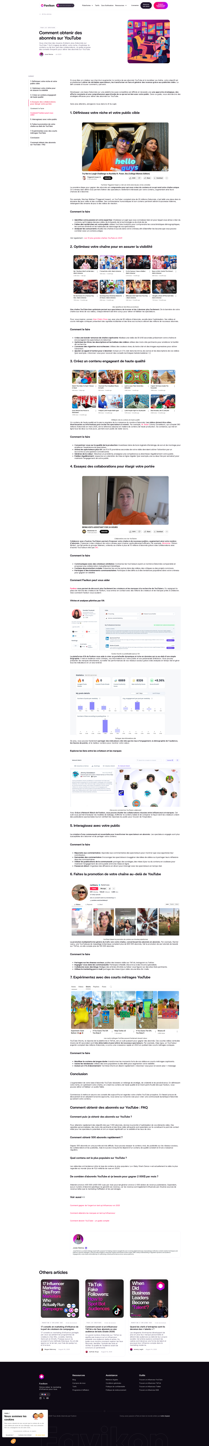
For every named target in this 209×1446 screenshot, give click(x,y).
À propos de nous (78, 1383)
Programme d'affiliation (80, 1390)
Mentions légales (112, 1380)
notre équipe (165, 1416)
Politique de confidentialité (115, 1386)
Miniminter (166, 543)
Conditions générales (113, 1383)
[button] (65, 5)
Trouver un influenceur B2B (149, 1390)
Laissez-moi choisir (25, 1435)
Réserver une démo (146, 5)
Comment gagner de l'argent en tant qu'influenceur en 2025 (95, 1205)
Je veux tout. (40, 1435)
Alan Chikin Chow (100, 319)
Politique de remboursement (116, 1390)
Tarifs (97, 5)
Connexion (135, 5)
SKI (96, 547)
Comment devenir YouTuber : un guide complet (89, 1221)
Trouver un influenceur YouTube (150, 1380)
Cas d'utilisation (107, 5)
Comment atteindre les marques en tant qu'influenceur (92, 1213)
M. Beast (145, 424)
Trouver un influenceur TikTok (150, 1383)
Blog (74, 1380)
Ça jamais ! (10, 1435)
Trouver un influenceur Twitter (150, 1386)
